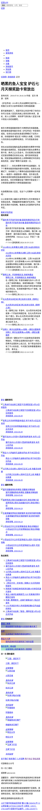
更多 (3, 400)
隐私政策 (36, 759)
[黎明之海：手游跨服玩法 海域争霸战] (17, 275)
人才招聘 (20, 759)
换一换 (4, 654)
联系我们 (12, 759)
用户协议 (28, 759)
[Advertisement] (21, 29)
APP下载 (4, 803)
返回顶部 (17, 803)
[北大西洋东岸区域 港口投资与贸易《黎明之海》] (21, 302)
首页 (7, 50)
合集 (7, 64)
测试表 (8, 69)
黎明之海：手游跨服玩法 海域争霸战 (21, 278)
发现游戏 (9, 53)
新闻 (7, 58)
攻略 (7, 61)
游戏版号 (9, 67)
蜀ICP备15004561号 (30, 803)
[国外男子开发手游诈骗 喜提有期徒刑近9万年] (20, 220)
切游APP (4, 3)
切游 (3, 8)
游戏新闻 (11, 77)
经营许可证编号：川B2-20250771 (23, 809)
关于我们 (4, 759)
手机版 (11, 803)
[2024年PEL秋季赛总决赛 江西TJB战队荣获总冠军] (21, 250)
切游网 (4, 77)
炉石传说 (9, 212)
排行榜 (8, 72)
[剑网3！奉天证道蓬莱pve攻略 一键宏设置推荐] (20, 329)
